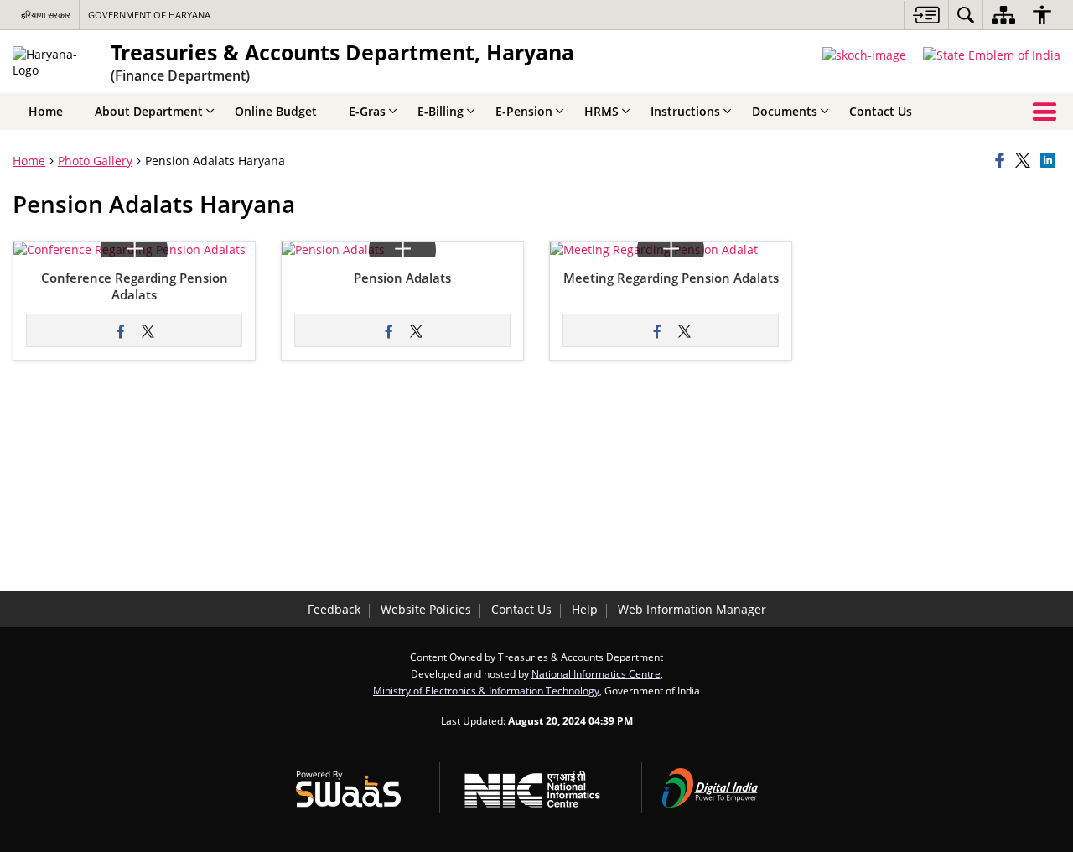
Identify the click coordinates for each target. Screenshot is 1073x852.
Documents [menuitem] (784, 111)
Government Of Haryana (149, 14)
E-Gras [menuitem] (367, 111)
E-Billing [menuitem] (440, 111)
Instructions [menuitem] (685, 111)
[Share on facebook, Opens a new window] (1003, 161)
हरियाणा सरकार (45, 14)
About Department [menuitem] (149, 111)
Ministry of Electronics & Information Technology (486, 690)
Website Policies (426, 609)
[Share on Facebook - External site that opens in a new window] (121, 330)
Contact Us (521, 609)
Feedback (334, 609)
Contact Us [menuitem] (880, 111)
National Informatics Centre (596, 673)
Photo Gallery (95, 161)
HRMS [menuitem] (601, 111)
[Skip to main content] (926, 15)
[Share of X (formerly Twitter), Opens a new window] (1025, 161)
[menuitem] (965, 14)
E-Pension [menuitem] (523, 111)
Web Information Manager (692, 609)
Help (585, 609)
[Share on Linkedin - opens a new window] (1050, 161)
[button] (129, 249)
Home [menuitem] (46, 111)
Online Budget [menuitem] (276, 111)
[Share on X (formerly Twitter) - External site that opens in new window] (147, 330)
